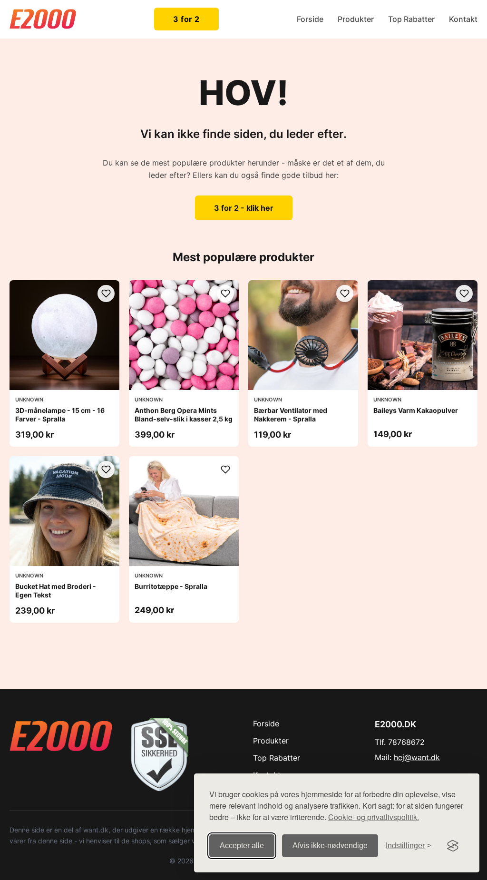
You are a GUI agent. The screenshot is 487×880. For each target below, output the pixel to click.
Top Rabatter (411, 19)
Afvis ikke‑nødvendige (330, 845)
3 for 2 (186, 19)
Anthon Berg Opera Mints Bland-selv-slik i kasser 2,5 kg (184, 414)
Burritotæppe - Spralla (171, 586)
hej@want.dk (417, 757)
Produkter (356, 19)
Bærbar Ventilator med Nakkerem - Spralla (290, 414)
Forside (310, 19)
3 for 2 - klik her (243, 208)
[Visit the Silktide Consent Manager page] (452, 845)
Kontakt (463, 19)
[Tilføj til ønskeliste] (106, 293)
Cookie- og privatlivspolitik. (373, 817)
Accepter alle (242, 845)
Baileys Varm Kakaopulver (415, 410)
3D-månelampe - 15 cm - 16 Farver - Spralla (60, 414)
